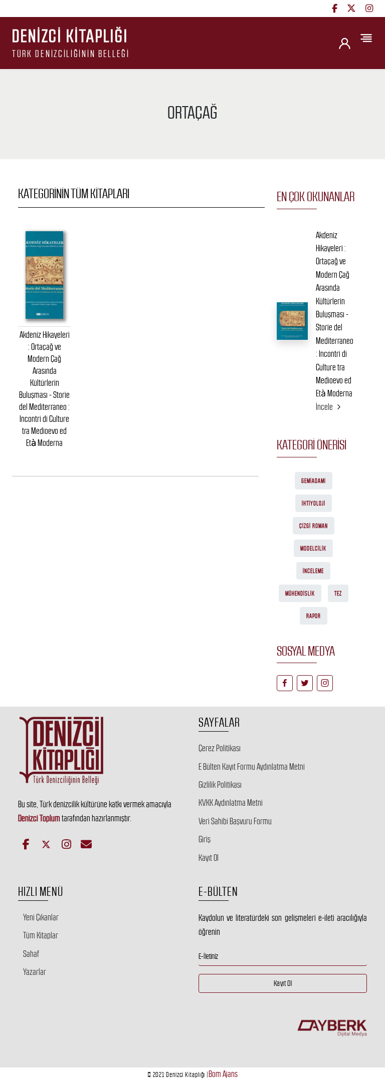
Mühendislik (300, 593)
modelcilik (313, 548)
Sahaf (31, 954)
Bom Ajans (223, 1074)
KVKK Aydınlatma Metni (231, 803)
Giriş (205, 839)
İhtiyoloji (313, 503)
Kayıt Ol (209, 858)
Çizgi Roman (313, 525)
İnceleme (313, 571)
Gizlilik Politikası (220, 785)
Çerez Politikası (220, 748)
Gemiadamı (313, 480)
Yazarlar (34, 972)
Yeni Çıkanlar (41, 917)
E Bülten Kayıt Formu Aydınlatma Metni (252, 767)
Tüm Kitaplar (40, 935)
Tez (338, 593)
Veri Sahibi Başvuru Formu (235, 821)
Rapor (313, 616)
